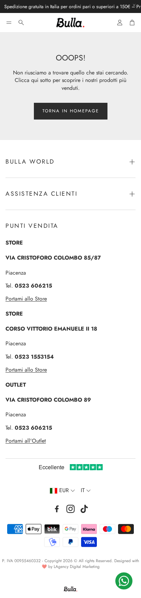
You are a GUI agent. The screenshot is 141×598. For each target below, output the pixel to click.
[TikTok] (84, 509)
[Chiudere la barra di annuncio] (134, 5)
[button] (8, 22)
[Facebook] (57, 509)
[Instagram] (70, 509)
